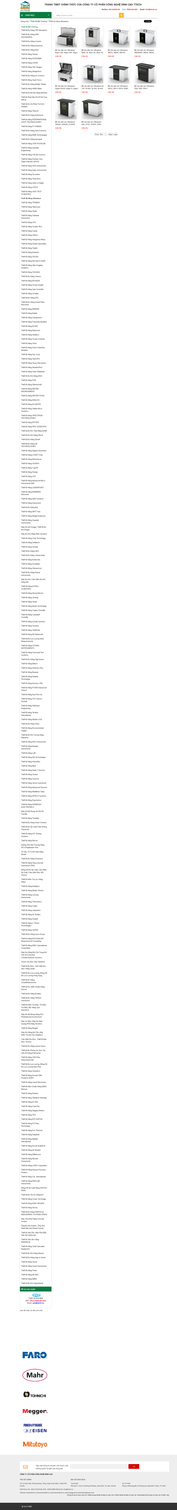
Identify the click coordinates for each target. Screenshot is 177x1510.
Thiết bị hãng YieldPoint (30, 630)
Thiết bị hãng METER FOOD (32, 396)
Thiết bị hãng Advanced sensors (34, 787)
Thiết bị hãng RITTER (30, 422)
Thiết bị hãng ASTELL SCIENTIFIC (30, 587)
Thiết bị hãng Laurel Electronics (33, 1082)
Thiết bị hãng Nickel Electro (32, 593)
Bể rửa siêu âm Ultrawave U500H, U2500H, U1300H (65, 123)
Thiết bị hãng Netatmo (30, 335)
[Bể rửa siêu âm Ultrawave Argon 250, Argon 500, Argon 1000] (66, 36)
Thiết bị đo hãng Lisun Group (33, 934)
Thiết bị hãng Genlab (29, 547)
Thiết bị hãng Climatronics (31, 318)
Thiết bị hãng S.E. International (33, 1177)
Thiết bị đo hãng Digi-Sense (32, 659)
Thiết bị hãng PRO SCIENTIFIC (34, 427)
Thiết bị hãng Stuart (29, 602)
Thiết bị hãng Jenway (29, 597)
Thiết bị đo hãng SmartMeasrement (28, 981)
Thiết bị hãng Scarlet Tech (31, 227)
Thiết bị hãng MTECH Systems (33, 796)
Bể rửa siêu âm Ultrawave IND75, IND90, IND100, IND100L (118, 52)
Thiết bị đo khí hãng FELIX (32, 435)
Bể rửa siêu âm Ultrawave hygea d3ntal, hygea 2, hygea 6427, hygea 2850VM (66, 88)
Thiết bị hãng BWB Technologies (34, 135)
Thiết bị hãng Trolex (29, 1270)
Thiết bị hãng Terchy (29, 1208)
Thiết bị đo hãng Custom (31, 41)
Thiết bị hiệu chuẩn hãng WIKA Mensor (33, 1087)
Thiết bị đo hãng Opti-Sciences (33, 131)
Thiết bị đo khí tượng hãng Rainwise (32, 736)
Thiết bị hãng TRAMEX (30, 202)
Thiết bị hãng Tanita (29, 211)
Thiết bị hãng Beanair (29, 672)
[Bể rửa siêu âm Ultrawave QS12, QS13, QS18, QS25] (119, 72)
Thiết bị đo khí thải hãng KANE (34, 431)
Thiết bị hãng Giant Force (31, 80)
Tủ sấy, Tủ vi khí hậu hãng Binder (32, 853)
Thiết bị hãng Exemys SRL (32, 683)
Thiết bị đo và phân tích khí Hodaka (32, 105)
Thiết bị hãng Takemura (30, 207)
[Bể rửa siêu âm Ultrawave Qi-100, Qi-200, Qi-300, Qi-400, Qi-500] (92, 72)
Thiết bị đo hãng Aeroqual (31, 139)
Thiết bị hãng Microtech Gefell (33, 261)
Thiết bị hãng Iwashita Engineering (30, 149)
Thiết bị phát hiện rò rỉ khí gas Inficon (34, 98)
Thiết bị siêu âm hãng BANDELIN (30, 1240)
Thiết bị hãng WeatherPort (31, 367)
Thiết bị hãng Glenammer (31, 568)
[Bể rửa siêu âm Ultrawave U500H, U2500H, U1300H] (66, 108)
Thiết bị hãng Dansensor (31, 503)
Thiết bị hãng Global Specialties (33, 244)
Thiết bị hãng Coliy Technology (33, 538)
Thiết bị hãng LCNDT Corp (32, 455)
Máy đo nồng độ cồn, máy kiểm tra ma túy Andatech (32, 1033)
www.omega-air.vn (71, 1493)
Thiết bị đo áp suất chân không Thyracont (34, 828)
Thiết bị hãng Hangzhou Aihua (33, 239)
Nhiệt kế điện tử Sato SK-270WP (85, 1495)
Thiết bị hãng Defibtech (30, 542)
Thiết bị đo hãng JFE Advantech (34, 30)
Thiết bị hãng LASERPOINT (32, 487)
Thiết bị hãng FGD (28, 380)
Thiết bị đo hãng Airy (29, 507)
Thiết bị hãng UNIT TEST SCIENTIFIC (31, 192)
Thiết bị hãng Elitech (29, 664)
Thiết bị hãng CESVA (29, 257)
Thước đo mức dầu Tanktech (33, 962)
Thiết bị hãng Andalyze (30, 886)
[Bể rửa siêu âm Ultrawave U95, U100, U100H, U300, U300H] (92, 108)
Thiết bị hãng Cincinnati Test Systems (32, 653)
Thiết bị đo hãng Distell (30, 439)
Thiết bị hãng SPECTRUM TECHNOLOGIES (32, 416)
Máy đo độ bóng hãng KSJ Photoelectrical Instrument (32, 1015)
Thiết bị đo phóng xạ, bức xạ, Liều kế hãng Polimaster (33, 1051)
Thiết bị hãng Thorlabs (30, 818)
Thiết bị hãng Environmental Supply (32, 729)
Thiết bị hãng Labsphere (31, 910)
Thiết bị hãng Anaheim (30, 252)
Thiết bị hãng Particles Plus (32, 668)
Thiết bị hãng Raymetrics (31, 800)
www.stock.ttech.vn (57, 1493)
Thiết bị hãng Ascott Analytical (33, 1146)
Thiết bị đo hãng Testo (30, 724)
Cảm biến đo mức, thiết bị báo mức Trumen (33, 1040)
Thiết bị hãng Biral (28, 766)
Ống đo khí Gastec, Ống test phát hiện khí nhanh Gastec (33, 1227)
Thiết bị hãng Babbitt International (29, 1140)
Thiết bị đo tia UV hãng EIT (32, 1195)
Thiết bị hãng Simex (29, 1262)
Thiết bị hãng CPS (28, 222)
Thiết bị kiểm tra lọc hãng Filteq (32, 880)
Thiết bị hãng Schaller (30, 293)
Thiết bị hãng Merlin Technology (33, 606)
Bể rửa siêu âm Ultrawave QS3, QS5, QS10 (144, 87)
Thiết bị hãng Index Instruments (33, 170)
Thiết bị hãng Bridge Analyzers (33, 516)
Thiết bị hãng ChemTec (30, 1106)
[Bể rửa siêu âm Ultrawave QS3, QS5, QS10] (145, 72)
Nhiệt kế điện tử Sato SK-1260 (107, 1495)
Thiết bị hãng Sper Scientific (32, 289)
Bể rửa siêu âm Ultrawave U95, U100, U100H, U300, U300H (92, 124)
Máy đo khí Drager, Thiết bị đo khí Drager (33, 528)
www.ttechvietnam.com (86, 1493)
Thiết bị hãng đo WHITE (31, 404)
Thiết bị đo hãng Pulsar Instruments (30, 573)
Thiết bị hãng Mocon (29, 840)
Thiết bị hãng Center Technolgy (33, 1199)
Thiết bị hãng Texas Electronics (33, 363)
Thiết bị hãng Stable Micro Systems (31, 410)
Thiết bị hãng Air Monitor (31, 1150)
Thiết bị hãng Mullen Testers (32, 890)
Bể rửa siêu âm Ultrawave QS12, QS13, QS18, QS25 (118, 87)
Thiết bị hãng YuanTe (29, 468)
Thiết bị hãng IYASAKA (30, 272)
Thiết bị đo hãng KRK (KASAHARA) (30, 35)
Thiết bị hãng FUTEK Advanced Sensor (33, 689)
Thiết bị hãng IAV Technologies (33, 757)
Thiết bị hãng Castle (29, 231)
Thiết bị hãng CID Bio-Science (33, 155)
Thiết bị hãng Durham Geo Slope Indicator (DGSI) (32, 160)
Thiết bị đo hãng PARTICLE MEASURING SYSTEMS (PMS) (34, 1213)
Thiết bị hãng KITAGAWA (31, 58)
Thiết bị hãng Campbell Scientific (30, 616)
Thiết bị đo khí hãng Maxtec (32, 1253)
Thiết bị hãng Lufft (28, 753)
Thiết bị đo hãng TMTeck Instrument (31, 999)
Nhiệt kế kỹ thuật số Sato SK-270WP (131, 1495)
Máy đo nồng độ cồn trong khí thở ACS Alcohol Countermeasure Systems (34, 955)
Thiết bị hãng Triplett (29, 248)
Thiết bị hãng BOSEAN (30, 281)
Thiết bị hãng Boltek (29, 313)
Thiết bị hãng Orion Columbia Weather (33, 348)
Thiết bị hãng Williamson (31, 1154)
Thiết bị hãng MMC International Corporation (34, 946)
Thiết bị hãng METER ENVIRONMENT (30, 390)
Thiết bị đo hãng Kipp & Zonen (33, 1257)
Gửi (134, 1466)
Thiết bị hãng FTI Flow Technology (30, 1124)
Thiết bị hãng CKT (28, 476)
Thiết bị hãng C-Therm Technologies (30, 924)
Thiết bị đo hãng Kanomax (32, 46)
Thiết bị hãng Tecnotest (30, 174)
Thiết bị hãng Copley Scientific (33, 610)
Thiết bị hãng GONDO (30, 463)
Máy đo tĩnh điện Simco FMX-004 (155, 1495)
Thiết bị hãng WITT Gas (30, 512)
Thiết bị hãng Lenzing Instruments (29, 896)
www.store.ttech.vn (43, 1493)
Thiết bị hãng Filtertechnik (31, 384)
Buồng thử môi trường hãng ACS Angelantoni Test (32, 846)
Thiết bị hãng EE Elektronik (32, 634)
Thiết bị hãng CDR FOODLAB (33, 143)
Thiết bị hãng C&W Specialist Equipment (33, 1247)
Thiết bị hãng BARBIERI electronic (31, 493)
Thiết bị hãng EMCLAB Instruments (30, 1182)
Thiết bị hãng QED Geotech (32, 499)
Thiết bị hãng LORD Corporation (34, 1165)
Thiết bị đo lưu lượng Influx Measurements (32, 640)
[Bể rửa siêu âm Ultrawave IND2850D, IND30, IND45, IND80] (145, 36)
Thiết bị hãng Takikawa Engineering (30, 707)
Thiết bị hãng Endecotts (30, 560)
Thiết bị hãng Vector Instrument (33, 783)
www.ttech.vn (31, 1493)
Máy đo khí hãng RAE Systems (34, 534)
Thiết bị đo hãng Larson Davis (33, 1046)
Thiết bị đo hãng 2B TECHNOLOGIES (29, 445)
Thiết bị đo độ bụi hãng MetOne (34, 93)
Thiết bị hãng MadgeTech (31, 71)
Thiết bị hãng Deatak (29, 919)
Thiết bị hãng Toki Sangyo (31, 67)
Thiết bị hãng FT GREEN (31, 126)
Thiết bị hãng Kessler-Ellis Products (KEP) (31, 1076)
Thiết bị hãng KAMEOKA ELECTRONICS (31, 805)
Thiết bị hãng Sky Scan (30, 354)
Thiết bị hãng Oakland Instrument (30, 216)
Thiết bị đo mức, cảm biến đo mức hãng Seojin (33, 967)
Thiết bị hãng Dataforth (30, 1135)
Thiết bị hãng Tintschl (29, 111)
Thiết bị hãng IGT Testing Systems (31, 835)
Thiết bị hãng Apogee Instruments (29, 747)
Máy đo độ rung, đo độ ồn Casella (32, 812)
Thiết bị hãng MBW (29, 1279)
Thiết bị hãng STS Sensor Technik (31, 700)
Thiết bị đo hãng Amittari (31, 994)
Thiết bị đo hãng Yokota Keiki (33, 555)
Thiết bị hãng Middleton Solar (32, 792)
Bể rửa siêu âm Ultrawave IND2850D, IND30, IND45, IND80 (144, 52)
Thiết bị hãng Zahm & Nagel (32, 183)
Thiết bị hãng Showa (29, 54)
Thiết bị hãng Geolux (29, 774)
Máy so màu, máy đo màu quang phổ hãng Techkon (32, 1022)
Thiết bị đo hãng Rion (30, 50)
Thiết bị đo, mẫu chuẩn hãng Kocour (33, 988)
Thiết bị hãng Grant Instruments (34, 1266)
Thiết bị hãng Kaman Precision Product (33, 1171)
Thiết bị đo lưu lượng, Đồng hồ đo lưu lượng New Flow (34, 1065)
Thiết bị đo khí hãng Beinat (32, 1283)
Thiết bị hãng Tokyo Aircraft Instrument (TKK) (32, 864)
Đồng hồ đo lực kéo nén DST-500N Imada (59, 1495)
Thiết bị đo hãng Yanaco (31, 276)
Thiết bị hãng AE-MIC (30, 1275)
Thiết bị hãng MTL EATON (31, 1119)
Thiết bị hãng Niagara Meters (32, 1110)
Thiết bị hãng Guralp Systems (33, 621)
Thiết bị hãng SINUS (29, 235)
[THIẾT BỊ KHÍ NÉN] (35, 1295)
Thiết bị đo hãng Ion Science (32, 76)
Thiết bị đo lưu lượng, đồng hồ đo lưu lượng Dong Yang (34, 974)
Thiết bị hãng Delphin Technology (29, 677)
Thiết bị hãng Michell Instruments (29, 1160)
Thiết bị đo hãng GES (30, 551)
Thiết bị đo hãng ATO (30, 298)
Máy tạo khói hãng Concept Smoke (32, 1220)
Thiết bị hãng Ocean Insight (32, 285)
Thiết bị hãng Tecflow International (29, 713)
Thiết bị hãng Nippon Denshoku (33, 451)
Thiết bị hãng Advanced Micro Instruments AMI (33, 482)
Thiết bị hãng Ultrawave (31, 198)
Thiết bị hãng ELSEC (29, 326)
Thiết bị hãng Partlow (29, 1093)
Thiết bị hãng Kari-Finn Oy (31, 694)
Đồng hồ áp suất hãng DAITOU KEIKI (34, 1189)
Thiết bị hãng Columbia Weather (34, 322)
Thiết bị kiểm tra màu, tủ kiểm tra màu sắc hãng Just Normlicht (33, 1007)
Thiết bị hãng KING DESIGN (32, 1203)
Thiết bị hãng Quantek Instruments (30, 521)
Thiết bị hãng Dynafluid (30, 564)
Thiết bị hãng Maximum (30, 330)
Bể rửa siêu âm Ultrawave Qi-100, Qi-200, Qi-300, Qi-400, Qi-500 (93, 88)
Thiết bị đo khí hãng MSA (31, 376)
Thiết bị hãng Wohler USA (31, 719)
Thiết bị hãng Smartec (30, 626)
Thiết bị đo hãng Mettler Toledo (33, 84)
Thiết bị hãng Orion (29, 343)
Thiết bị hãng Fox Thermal (31, 1130)
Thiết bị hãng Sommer (30, 779)
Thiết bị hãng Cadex (29, 906)
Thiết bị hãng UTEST (29, 187)
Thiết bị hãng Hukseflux (30, 762)
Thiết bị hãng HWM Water (31, 89)
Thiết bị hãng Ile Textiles (30, 914)
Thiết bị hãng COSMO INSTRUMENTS (30, 647)
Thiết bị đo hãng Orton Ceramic (34, 822)
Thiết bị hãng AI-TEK (29, 1102)
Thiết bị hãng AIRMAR (30, 309)
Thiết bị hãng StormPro (30, 359)
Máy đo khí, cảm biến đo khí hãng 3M (33, 580)
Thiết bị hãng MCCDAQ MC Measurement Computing (32, 939)
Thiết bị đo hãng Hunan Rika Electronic (32, 303)
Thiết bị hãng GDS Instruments (33, 166)
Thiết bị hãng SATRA (29, 930)
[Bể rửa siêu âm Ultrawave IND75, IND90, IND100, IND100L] (119, 36)
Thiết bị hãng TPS (28, 1115)
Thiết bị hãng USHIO (29, 63)
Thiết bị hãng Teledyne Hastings (34, 1098)
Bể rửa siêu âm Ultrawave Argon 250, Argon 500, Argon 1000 (66, 52)
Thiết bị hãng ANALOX (30, 400)
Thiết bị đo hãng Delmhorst (32, 115)
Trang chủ (24, 21)
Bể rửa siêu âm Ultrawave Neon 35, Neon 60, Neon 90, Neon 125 (92, 52)
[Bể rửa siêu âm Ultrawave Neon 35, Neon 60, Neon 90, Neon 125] (92, 36)
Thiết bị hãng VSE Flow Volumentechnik (30, 1058)
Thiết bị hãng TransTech (30, 179)
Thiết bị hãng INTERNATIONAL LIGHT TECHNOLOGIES (33, 120)
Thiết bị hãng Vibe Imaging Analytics (32, 266)
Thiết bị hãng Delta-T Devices (33, 770)
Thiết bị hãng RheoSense (31, 459)
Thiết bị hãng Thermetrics (31, 902)
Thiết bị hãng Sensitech (30, 1071)
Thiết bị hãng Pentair (29, 472)
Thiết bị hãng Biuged (29, 1028)
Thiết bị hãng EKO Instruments (33, 742)
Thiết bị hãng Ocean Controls (33, 339)
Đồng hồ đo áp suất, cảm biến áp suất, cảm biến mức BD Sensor (33, 872)
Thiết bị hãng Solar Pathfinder (33, 372)
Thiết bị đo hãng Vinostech (32, 859)
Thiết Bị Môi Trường (39, 21)
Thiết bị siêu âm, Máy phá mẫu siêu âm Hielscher (33, 1234)
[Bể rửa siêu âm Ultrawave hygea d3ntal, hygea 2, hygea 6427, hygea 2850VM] (66, 72)
